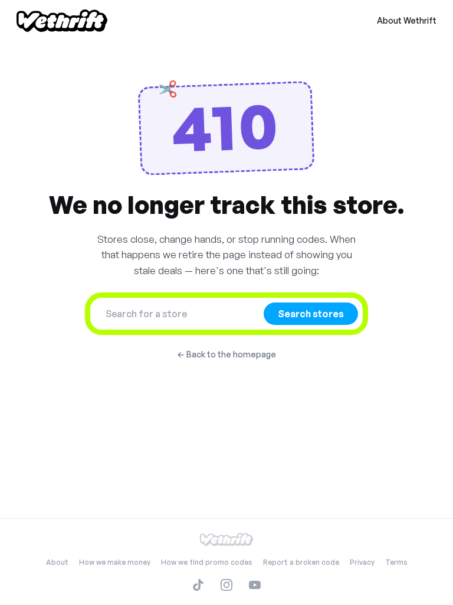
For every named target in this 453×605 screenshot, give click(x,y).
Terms (396, 562)
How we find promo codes (206, 562)
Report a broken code (301, 562)
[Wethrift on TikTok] (198, 585)
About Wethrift (406, 20)
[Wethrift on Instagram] (226, 585)
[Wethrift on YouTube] (255, 585)
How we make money (114, 562)
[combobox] (180, 314)
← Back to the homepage (226, 354)
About (57, 562)
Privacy (362, 562)
